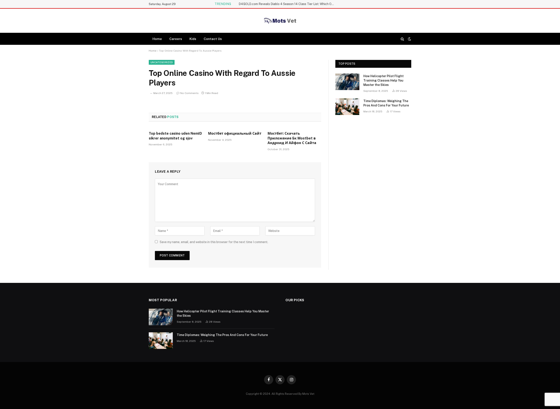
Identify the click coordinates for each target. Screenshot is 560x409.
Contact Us (213, 39)
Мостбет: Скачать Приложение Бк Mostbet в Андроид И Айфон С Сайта (292, 138)
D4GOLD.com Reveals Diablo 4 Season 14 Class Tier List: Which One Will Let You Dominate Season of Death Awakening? (288, 4)
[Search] (402, 39)
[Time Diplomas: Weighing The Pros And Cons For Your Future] (347, 106)
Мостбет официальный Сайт (234, 133)
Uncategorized (161, 62)
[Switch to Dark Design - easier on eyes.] (409, 39)
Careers (175, 39)
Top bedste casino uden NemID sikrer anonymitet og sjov (175, 135)
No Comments (189, 93)
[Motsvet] (280, 21)
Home (157, 39)
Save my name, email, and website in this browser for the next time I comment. (214, 242)
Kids (192, 39)
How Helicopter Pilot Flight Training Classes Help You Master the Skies (383, 80)
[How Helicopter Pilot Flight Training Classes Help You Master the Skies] (347, 81)
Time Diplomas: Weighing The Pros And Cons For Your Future (386, 103)
